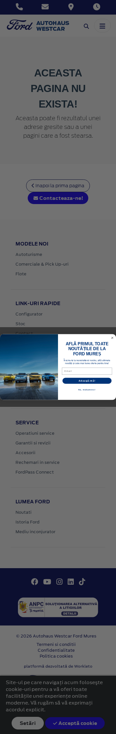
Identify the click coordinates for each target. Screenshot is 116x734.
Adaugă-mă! (87, 380)
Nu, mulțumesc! (87, 390)
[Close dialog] (112, 338)
